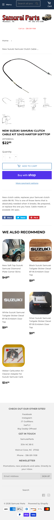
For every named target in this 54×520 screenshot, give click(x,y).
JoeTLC (27, 425)
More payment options (27, 183)
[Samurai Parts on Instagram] (48, 495)
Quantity (7, 151)
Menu (9, 4)
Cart (50, 6)
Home (5, 40)
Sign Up (46, 476)
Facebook (27, 414)
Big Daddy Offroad (27, 428)
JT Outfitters (27, 421)
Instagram (27, 418)
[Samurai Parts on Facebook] (43, 495)
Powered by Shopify (38, 503)
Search (25, 490)
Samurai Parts (18, 503)
